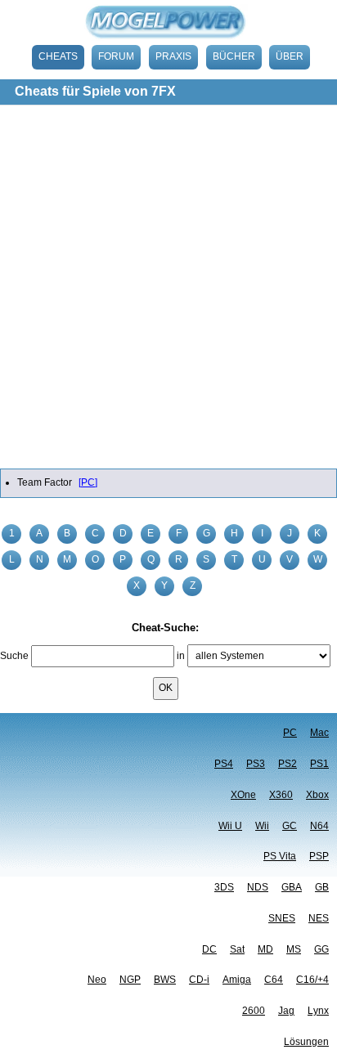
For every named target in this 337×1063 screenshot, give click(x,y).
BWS (165, 979)
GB (322, 887)
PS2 (287, 763)
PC (290, 732)
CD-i (199, 979)
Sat (237, 949)
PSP (319, 856)
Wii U (230, 826)
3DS (224, 887)
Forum (116, 56)
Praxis (173, 56)
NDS (257, 887)
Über (289, 56)
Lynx (318, 1010)
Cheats (58, 56)
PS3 (255, 763)
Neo (97, 979)
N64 (319, 826)
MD (265, 949)
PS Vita (279, 856)
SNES (281, 918)
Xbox (317, 795)
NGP (130, 979)
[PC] (88, 482)
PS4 (223, 763)
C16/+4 (312, 979)
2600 (253, 1010)
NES (318, 918)
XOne (243, 795)
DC (209, 949)
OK (166, 687)
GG (321, 949)
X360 (281, 795)
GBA (291, 887)
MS (293, 949)
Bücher (234, 56)
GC (289, 826)
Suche (14, 656)
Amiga (236, 979)
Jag (286, 1010)
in (181, 656)
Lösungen (306, 1041)
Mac (319, 732)
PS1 (319, 763)
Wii (262, 826)
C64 (273, 979)
